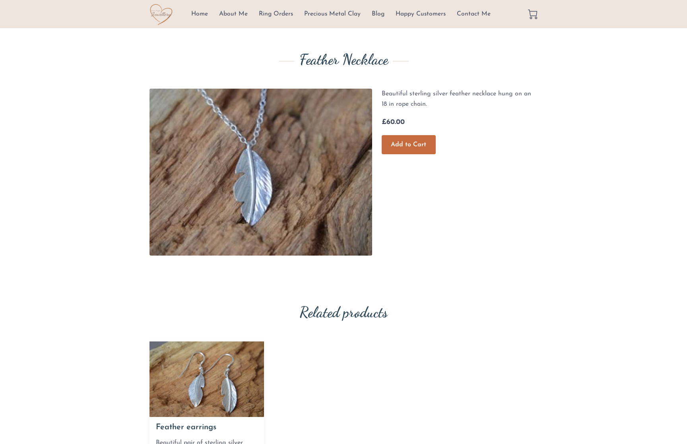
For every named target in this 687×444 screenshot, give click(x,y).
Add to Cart (408, 145)
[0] (533, 14)
